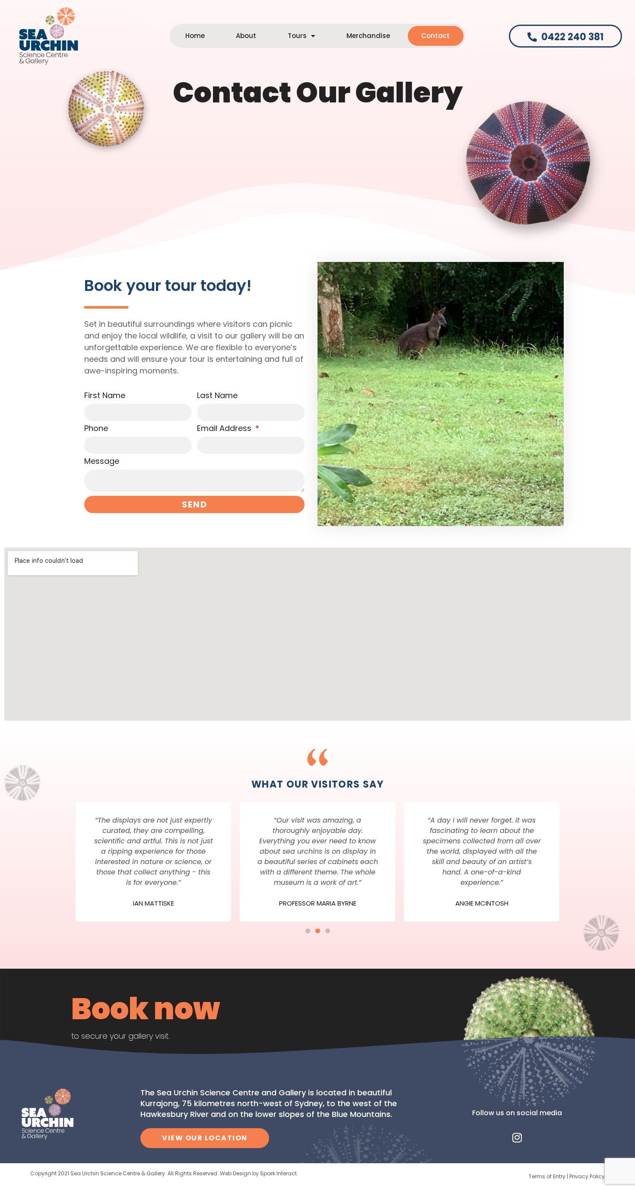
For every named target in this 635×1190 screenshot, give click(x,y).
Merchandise (368, 35)
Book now (145, 1009)
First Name (104, 396)
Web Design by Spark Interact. (259, 1173)
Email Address (225, 429)
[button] (307, 930)
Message (101, 461)
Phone (96, 429)
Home (195, 35)
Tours (297, 35)
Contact (435, 35)
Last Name (217, 396)
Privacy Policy (587, 1176)
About (246, 35)
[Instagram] (517, 1137)
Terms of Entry (547, 1176)
